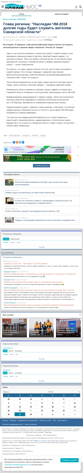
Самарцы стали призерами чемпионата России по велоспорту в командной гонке (45, 220)
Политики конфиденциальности (17, 465)
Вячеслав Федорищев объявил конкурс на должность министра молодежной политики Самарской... (39, 305)
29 (9, 399)
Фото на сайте (8, 315)
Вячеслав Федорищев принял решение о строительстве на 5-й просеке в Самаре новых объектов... (39, 290)
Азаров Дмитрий (14, 135)
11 (75, 403)
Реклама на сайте (45, 420)
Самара (42, 135)
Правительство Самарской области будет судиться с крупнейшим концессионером (33, 282)
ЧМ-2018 (35, 135)
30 (20, 399)
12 (9, 406)
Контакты (5, 420)
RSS (54, 420)
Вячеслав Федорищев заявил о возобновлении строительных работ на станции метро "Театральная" (40, 274)
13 (20, 406)
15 (42, 406)
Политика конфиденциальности (12, 424)
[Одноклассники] (17, 142)
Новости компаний (31, 424)
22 (42, 410)
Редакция (13, 420)
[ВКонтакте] (14, 142)
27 (20, 414)
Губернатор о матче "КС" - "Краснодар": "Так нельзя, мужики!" (26, 263)
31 (31, 399)
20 (20, 410)
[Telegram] (20, 142)
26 (9, 414)
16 (53, 406)
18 (75, 406)
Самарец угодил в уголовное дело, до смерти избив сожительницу (30, 193)
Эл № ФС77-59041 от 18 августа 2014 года (40, 441)
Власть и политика (9, 19)
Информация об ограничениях (28, 420)
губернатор (26, 135)
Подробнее (48, 432)
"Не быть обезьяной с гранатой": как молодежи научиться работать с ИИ (32, 211)
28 (31, 414)
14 (31, 406)
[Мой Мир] (23, 142)
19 (9, 410)
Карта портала (62, 420)
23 (53, 410)
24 (64, 410)
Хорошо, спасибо (70, 460)
